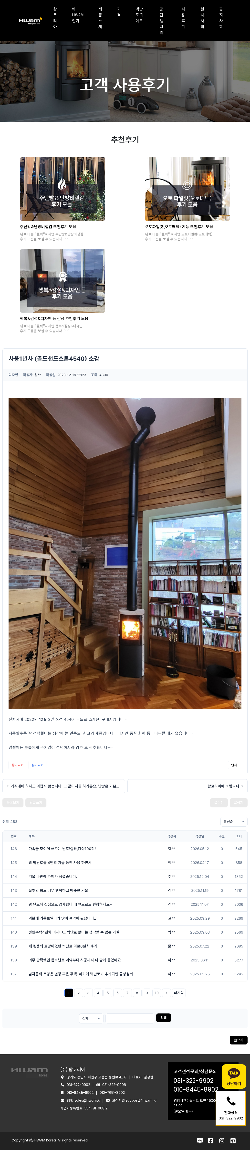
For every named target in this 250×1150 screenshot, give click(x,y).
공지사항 (221, 17)
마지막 (179, 993)
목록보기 (13, 802)
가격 (119, 12)
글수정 (219, 802)
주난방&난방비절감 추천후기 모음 (48, 226)
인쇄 (234, 765)
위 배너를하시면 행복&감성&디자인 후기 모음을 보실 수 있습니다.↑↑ (51, 328)
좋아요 (17, 765)
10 (157, 993)
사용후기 (183, 17)
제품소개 (100, 17)
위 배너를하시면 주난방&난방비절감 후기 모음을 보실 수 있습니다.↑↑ (51, 236)
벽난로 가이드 (139, 14)
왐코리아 (55, 17)
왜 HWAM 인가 (78, 14)
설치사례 (202, 17)
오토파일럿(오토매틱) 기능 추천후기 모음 (179, 226)
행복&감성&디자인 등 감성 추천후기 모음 (54, 318)
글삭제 (238, 802)
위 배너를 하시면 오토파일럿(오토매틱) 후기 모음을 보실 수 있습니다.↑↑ (178, 236)
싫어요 (37, 765)
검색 (163, 1018)
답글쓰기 (36, 802)
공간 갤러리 (161, 20)
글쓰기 (238, 1040)
